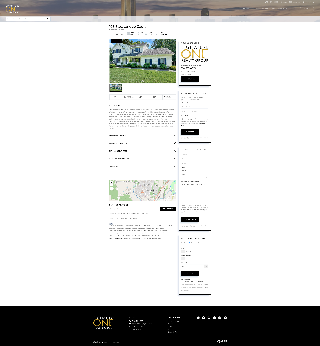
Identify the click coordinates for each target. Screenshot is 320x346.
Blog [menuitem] (169, 329)
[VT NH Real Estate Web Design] (222, 342)
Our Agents (203, 76)
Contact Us (190, 79)
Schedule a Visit (201, 149)
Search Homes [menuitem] (174, 321)
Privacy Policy (115, 342)
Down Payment (186, 255)
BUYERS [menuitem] (255, 9)
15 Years (200, 243)
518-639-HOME (272, 2)
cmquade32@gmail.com (291, 2)
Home (111, 238)
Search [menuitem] (246, 9)
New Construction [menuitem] (279, 9)
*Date (183, 167)
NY (122, 238)
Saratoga (127, 238)
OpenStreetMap (166, 199)
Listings (117, 238)
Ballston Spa (135, 238)
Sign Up (312, 2)
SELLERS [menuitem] (265, 9)
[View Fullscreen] (111, 188)
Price (182, 248)
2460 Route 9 (138, 328)
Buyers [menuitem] (170, 324)
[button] (48, 19)
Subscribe (190, 132)
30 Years (192, 243)
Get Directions (168, 209)
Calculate (190, 273)
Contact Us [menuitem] (172, 332)
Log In (306, 2)
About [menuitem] (292, 9)
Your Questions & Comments (190, 181)
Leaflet (159, 199)
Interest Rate (185, 263)
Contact (307, 9)
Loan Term (184, 243)
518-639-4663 (188, 68)
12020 (143, 238)
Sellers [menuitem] (170, 327)
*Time (183, 174)
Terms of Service (189, 226)
